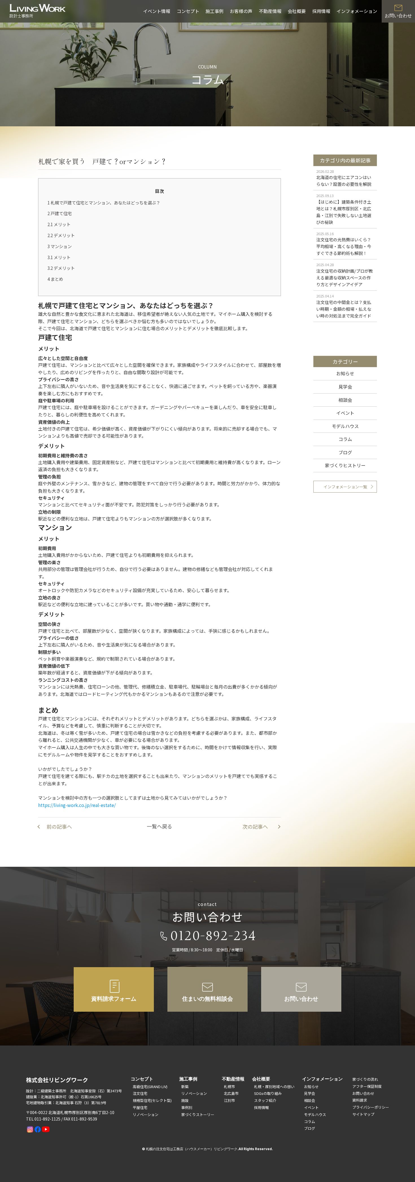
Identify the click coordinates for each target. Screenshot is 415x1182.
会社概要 (297, 11)
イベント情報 (156, 11)
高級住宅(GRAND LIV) (150, 1086)
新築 (185, 1086)
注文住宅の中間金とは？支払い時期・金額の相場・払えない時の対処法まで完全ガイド (343, 309)
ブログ (345, 452)
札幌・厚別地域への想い (274, 1086)
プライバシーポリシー (370, 1107)
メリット (59, 224)
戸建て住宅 (59, 213)
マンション (59, 246)
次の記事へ (255, 826)
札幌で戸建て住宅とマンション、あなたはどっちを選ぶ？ (103, 202)
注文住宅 (140, 1093)
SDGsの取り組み (268, 1093)
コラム (345, 439)
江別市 (229, 1100)
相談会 (345, 399)
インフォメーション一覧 (345, 486)
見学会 (345, 386)
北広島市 (231, 1093)
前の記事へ (59, 826)
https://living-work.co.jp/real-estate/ (77, 805)
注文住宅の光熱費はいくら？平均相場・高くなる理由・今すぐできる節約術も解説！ (343, 246)
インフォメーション (357, 11)
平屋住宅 (140, 1107)
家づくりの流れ (365, 1079)
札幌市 (229, 1086)
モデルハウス (345, 426)
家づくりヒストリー (345, 465)
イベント (345, 412)
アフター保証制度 (367, 1086)
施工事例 (215, 11)
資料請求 (359, 1100)
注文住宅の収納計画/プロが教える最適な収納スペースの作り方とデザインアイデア (344, 277)
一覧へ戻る (159, 826)
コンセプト (188, 11)
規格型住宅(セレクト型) (152, 1100)
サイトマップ (363, 1114)
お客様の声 (241, 11)
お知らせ (345, 373)
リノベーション (145, 1114)
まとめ (55, 279)
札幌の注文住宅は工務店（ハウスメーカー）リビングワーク (191, 1149)
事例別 (186, 1107)
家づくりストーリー (197, 1114)
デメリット (61, 235)
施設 (185, 1100)
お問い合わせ (363, 1093)
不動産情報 (270, 11)
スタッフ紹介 (265, 1100)
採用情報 (321, 11)
